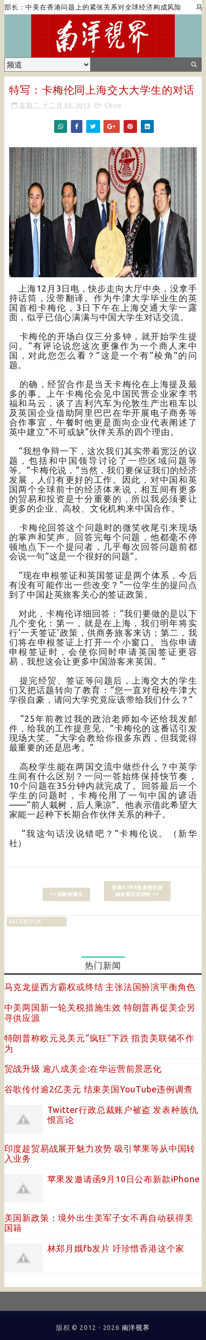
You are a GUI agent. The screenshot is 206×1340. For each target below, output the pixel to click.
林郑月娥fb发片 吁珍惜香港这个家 (116, 1248)
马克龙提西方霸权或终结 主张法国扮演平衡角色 (100, 986)
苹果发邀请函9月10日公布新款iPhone (123, 1179)
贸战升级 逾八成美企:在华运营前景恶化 (83, 1068)
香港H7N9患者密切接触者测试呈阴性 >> (137, 891)
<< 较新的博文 (66, 894)
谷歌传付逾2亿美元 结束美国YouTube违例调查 (98, 1089)
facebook (25, 921)
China (113, 105)
